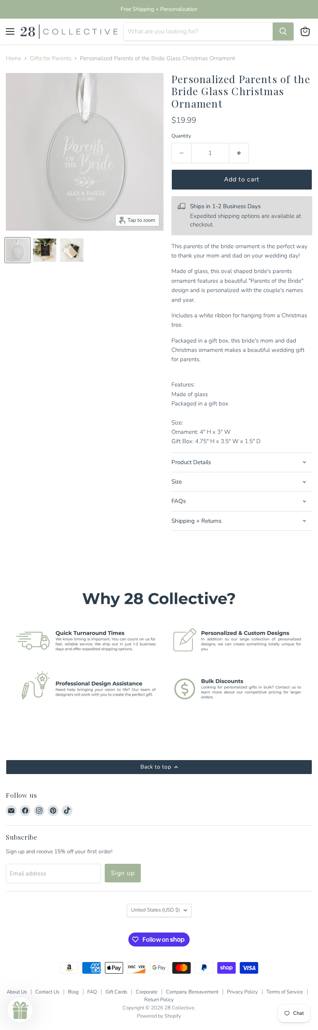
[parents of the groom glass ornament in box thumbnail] (71, 250)
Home (13, 58)
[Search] (283, 31)
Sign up (123, 873)
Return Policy (159, 999)
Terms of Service (284, 991)
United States (155, 909)
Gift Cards (116, 991)
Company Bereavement (192, 991)
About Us (17, 991)
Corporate (146, 991)
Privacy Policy (242, 991)
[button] (20, 1009)
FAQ (92, 991)
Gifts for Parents (50, 58)
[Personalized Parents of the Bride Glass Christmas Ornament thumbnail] (17, 250)
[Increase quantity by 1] (239, 153)
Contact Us (47, 991)
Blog (73, 991)
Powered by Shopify (159, 1016)
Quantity (181, 136)
